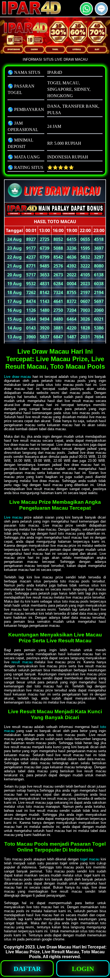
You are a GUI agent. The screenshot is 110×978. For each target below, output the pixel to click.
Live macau (13, 517)
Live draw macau (17, 377)
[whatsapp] (86, 13)
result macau (22, 662)
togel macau (89, 859)
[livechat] (101, 13)
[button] (101, 9)
